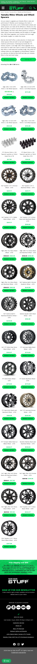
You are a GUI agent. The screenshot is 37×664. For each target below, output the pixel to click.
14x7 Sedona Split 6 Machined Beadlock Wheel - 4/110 (9, 315)
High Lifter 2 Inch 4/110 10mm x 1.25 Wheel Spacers (28, 121)
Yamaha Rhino (13, 12)
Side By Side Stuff (13, 650)
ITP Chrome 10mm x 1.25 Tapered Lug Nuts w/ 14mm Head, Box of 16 (9, 154)
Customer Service (18, 623)
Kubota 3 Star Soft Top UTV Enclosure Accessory (18, 637)
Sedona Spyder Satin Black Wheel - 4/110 (28, 314)
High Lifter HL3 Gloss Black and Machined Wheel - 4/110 (28, 251)
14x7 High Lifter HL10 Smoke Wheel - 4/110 (28, 474)
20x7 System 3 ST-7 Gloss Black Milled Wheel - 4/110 (9, 539)
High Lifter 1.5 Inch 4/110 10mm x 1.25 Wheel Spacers (9, 121)
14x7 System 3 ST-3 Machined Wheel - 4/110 (28, 186)
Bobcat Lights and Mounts (18, 631)
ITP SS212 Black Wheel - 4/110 (9, 379)
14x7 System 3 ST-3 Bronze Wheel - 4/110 (9, 186)
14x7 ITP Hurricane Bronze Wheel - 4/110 (27, 411)
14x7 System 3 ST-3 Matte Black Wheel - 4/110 (9, 218)
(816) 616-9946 (18, 617)
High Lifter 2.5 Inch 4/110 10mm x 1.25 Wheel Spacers (28, 87)
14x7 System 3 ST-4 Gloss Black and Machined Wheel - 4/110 (27, 219)
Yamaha (7, 12)
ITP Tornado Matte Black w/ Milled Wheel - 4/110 (9, 442)
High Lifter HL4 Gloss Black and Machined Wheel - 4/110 (9, 283)
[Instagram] (18, 644)
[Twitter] (22, 644)
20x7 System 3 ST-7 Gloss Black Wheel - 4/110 (28, 507)
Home (2, 12)
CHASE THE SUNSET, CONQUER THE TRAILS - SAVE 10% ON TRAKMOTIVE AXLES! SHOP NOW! (18, 2)
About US (18, 625)
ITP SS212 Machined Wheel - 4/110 (27, 379)
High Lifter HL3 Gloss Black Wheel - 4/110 (9, 251)
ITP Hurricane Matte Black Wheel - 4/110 (27, 348)
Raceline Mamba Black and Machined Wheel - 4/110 (28, 442)
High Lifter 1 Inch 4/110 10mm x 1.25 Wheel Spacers (9, 87)
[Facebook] (14, 644)
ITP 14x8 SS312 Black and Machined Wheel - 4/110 (9, 411)
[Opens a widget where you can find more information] (6, 661)
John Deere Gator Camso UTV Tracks (18, 634)
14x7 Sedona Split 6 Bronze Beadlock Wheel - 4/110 (28, 283)
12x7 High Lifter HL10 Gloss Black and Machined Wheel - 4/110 (9, 475)
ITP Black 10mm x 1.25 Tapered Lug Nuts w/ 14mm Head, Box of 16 (28, 154)
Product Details (9, 97)
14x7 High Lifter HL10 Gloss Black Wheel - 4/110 (9, 507)
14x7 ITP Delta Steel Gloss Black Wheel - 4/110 (9, 348)
